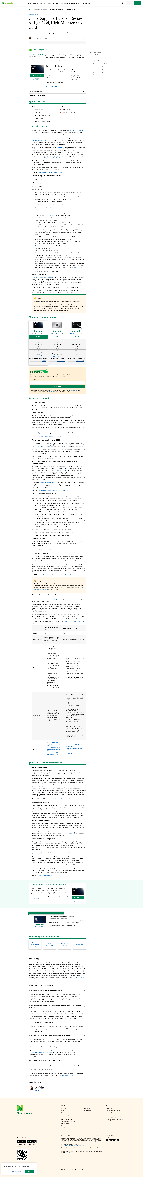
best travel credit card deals (54, 799)
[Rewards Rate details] (63, 72)
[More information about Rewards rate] (40, 347)
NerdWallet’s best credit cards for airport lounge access (54, 490)
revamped (60, 147)
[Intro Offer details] (77, 72)
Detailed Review (97, 61)
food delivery (72, 199)
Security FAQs (87, 1110)
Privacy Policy (52, 391)
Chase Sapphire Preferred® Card (47, 599)
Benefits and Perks (98, 67)
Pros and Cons (97, 58)
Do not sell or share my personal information (114, 1120)
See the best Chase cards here (70, 1075)
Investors (63, 1130)
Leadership (64, 1110)
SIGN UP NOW (57, 386)
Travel (40, 179)
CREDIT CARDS (37, 9)
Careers (63, 1112)
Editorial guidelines (66, 1119)
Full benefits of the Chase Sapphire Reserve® (51, 172)
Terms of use (109, 1108)
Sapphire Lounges (37, 474)
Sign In (129, 3)
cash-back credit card (69, 833)
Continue (29, 1171)
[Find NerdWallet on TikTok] (118, 1140)
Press (62, 1125)
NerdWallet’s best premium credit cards (49, 436)
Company (63, 1108)
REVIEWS (45, 9)
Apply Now (38, 76)
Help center (86, 1108)
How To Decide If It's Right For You (102, 73)
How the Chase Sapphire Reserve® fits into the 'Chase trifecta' (55, 575)
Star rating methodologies (68, 1121)
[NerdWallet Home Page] (7, 3)
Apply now (37, 336)
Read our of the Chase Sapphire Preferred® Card (53, 744)
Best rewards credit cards (64, 944)
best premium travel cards (76, 130)
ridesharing (40, 433)
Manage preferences (17, 1171)
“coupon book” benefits (62, 149)
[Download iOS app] (21, 1141)
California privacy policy (112, 1115)
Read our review (56, 928)
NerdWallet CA (80, 1169)
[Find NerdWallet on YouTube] (110, 1140)
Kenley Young (80, 38)
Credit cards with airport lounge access (49, 875)
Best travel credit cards (49, 944)
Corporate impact (66, 1115)
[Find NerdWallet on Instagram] (112, 1140)
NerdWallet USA (67, 1169)
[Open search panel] (122, 3)
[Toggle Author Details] (42, 37)
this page (35, 898)
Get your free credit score (52, 86)
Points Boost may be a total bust (52, 158)
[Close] (34, 1164)
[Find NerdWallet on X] (107, 1140)
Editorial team (65, 1123)
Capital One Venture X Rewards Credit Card (47, 787)
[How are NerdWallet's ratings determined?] (42, 56)
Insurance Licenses (72, 1152)
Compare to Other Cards (100, 64)
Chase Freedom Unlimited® (54, 564)
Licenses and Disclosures (78, 1145)
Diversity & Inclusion (66, 1117)
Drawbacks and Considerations (102, 69)
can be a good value (53, 1030)
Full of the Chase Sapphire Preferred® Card (53, 749)
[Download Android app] (32, 1141)
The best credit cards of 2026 (35, 944)
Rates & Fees (36, 79)
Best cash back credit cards (79, 944)
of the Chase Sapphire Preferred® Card (53, 754)
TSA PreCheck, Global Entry (49, 482)
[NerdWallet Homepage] (30, 9)
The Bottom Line (97, 55)
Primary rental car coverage (43, 245)
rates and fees (64, 857)
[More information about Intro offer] (41, 353)
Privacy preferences (111, 1117)
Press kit (63, 1127)
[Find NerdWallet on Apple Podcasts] (115, 1140)
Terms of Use (74, 390)
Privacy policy (109, 1112)
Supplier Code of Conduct (113, 1110)
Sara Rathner (37, 36)
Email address (33, 379)
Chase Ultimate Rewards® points (41, 277)
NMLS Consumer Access (66, 1145)
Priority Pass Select (49, 215)
